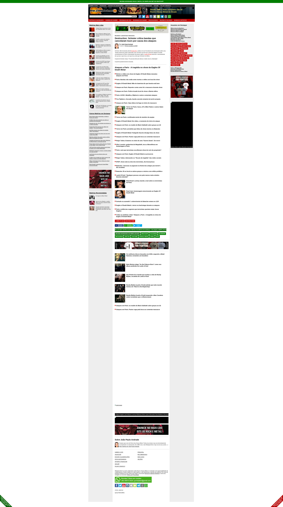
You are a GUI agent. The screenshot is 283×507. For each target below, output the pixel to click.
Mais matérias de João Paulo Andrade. (129, 446)
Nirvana (189, 55)
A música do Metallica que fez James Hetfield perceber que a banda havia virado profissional (103, 57)
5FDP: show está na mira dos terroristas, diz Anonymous (135, 162)
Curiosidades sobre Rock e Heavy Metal (181, 37)
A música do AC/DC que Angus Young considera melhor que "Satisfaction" (103, 62)
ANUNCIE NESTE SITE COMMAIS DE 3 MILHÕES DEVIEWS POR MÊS (278, 502)
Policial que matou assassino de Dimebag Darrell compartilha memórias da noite (103, 73)
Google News (143, 236)
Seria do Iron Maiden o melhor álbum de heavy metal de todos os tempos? (103, 202)
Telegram (153, 233)
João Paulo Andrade (127, 44)
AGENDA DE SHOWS (111, 20)
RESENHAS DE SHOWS (140, 20)
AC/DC (173, 43)
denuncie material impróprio (152, 473)
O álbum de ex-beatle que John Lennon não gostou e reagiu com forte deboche (99, 158)
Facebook (161, 233)
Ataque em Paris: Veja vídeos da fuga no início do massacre (136, 103)
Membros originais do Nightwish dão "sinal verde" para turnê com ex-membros (103, 46)
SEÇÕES (166, 20)
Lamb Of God (124, 35)
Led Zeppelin (175, 53)
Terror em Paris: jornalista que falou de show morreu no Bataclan (138, 129)
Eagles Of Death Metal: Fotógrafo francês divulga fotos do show (137, 133)
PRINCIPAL (141, 452)
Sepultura (183, 60)
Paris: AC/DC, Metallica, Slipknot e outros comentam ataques (136, 95)
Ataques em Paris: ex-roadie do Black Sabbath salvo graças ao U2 (138, 125)
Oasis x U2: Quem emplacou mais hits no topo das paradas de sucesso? (103, 90)
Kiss (182, 50)
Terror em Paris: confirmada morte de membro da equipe (135, 117)
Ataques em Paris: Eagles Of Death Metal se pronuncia (134, 154)
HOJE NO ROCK (153, 20)
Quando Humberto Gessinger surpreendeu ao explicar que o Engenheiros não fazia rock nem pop (103, 208)
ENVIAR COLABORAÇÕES (115, 5)
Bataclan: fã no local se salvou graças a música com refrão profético (139, 171)
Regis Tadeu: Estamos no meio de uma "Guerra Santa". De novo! (138, 140)
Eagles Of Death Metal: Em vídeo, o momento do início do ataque (138, 121)
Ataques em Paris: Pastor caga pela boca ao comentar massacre (138, 136)
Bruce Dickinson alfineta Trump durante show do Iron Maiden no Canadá (103, 35)
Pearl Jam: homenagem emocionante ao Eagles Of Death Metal (143, 192)
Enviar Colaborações (176, 70)
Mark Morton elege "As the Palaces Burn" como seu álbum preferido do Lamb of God (143, 265)
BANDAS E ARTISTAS (180, 20)
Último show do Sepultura (177, 28)
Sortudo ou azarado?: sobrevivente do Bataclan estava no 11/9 (137, 201)
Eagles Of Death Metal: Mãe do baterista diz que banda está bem (138, 83)
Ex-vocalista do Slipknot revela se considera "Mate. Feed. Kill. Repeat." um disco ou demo (103, 95)
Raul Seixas (174, 60)
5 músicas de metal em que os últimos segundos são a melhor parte (103, 101)
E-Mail (152, 236)
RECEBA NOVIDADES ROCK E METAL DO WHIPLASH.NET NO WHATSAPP (141, 1)
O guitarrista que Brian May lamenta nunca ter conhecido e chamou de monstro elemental (103, 68)
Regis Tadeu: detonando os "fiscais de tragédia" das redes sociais (138, 158)
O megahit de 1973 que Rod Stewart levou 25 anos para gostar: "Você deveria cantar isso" (103, 84)
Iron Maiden (183, 48)
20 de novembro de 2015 (131, 45)
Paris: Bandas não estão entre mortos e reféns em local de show (138, 79)
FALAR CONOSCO (165, 5)
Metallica (174, 55)
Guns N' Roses (186, 46)
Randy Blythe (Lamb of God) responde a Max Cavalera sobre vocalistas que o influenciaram (144, 296)
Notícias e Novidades (176, 34)
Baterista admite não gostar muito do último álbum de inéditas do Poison (99, 137)
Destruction (132, 35)
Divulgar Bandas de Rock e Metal (179, 71)
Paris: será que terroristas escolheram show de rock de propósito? (138, 150)
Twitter (127, 236)
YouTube (134, 236)
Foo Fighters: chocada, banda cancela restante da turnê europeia (138, 99)
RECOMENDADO (142, 454)
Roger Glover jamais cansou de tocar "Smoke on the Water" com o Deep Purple (100, 144)
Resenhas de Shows (176, 39)
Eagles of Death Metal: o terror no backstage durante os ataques (138, 205)
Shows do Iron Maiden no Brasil (179, 29)
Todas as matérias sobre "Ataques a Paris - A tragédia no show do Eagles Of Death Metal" (138, 215)
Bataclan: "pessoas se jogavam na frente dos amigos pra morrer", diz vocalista (138, 166)
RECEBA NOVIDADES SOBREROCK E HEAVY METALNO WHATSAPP (5, 501)
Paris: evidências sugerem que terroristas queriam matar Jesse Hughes (137, 210)
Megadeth (183, 53)
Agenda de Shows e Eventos (178, 36)
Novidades (117, 35)
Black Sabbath (175, 46)
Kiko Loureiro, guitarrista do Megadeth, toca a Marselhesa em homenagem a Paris (137, 145)
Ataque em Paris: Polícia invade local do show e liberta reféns (137, 91)
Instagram (119, 236)
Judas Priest (175, 50)
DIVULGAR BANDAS (131, 5)
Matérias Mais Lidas (96, 25)
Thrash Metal (175, 65)
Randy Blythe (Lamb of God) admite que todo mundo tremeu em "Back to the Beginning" (144, 285)
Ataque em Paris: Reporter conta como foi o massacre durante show (139, 87)
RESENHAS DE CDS (125, 20)
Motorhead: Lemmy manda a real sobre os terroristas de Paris (144, 181)
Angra (178, 43)
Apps (157, 236)
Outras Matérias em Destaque (99, 113)
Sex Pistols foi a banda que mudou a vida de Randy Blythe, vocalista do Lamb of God (143, 275)
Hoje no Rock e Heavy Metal (178, 35)
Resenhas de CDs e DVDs (177, 38)
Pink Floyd (185, 58)
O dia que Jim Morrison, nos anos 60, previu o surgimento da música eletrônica (103, 106)
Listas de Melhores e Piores (178, 41)
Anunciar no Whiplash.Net (177, 69)
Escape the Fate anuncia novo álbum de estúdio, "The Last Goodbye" (98, 127)
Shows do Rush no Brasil (177, 31)
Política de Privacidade (133, 474)
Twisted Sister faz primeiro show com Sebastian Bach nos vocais (103, 29)
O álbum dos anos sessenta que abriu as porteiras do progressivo (99, 120)
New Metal (182, 55)
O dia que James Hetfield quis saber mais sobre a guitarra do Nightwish (103, 79)
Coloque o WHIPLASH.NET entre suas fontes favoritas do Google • (132, 229)
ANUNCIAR (103, 5)
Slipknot (179, 62)
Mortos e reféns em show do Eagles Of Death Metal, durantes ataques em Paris (136, 74)
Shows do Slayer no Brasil (177, 30)
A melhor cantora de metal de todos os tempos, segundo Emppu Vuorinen (102, 40)
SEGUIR (156, 5)
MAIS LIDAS (141, 457)
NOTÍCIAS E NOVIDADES (96, 20)
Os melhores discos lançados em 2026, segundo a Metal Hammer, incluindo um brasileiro (145, 255)
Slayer (173, 62)
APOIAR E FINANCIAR (145, 5)
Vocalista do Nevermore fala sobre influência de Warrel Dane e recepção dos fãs (99, 141)
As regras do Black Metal (101, 195)
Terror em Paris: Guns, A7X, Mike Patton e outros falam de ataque (144, 107)
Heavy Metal (175, 48)
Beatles (184, 43)
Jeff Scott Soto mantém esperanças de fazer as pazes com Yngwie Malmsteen (99, 148)
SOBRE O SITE (93, 5)
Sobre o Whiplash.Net (176, 67)
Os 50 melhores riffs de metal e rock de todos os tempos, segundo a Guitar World (103, 51)
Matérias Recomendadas (98, 193)
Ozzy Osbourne (175, 58)
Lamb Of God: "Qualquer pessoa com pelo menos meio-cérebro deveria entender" (137, 176)
